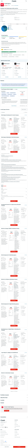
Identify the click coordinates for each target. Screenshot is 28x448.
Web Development (11, 29)
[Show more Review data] (14, 134)
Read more (2, 15)
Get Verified (16, 432)
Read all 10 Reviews (14, 105)
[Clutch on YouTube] (5, 427)
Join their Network (16, 5)
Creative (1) (14, 94)
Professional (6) (3, 92)
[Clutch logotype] (14, 1)
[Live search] (26, 1)
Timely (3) (8, 92)
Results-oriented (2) (4, 94)
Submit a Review (24, 109)
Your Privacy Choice (3, 441)
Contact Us (2, 425)
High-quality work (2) (12, 92)
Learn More (22, 85)
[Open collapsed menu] (2, 1)
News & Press (16, 424)
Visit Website (7, 446)
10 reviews (8, 5)
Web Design (10, 28)
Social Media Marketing (11, 56)
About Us (16, 421)
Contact (19, 446)
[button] (12, 112)
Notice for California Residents (4, 442)
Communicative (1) (10, 94)
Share (26, 137)
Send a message (6, 410)
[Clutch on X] (2, 427)
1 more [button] (10, 68)
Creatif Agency (7, 3)
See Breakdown (22, 95)
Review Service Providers (3, 432)
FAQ (15, 427)
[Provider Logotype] (2, 4)
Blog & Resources (3, 435)
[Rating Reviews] (5, 5)
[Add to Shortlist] (26, 447)
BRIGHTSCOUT (7, 63)
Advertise (16, 435)
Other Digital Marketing (4, 56)
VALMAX (18, 63)
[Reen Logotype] (3, 64)
